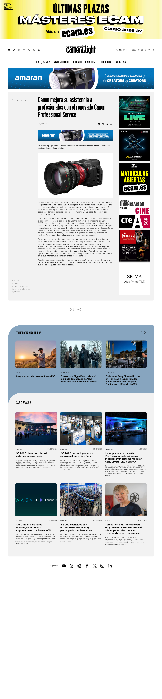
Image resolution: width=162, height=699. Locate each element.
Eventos (90, 62)
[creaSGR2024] (134, 212)
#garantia (16, 292)
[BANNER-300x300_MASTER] (134, 246)
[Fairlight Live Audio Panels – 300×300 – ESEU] (134, 112)
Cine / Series (43, 62)
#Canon (15, 281)
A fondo (77, 62)
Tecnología (104, 62)
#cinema (16, 284)
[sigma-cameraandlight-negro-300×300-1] (134, 279)
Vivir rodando (61, 62)
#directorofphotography (22, 289)
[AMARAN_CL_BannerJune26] (81, 78)
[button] (145, 332)
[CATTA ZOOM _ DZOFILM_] (134, 145)
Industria (120, 62)
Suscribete (123, 50)
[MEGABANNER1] (81, 19)
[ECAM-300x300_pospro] (134, 179)
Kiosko (134, 50)
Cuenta (143, 50)
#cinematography (20, 286)
